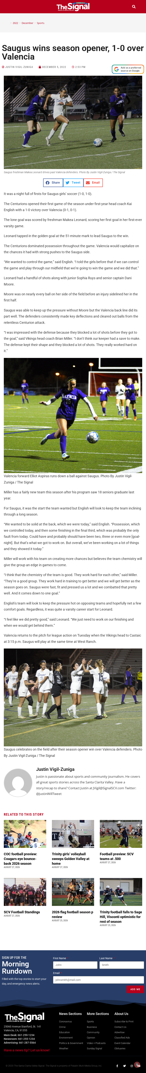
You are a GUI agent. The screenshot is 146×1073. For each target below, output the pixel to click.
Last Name (106, 958)
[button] (12, 7)
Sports (40, 23)
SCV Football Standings (22, 912)
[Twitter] (124, 1066)
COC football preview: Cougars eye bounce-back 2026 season (20, 858)
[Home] (8, 23)
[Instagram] (131, 1066)
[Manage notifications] (137, 1065)
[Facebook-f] (117, 1066)
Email (56, 973)
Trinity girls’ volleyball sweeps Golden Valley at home (70, 858)
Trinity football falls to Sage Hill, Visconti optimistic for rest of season (121, 917)
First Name (60, 958)
